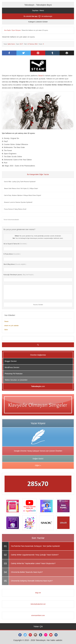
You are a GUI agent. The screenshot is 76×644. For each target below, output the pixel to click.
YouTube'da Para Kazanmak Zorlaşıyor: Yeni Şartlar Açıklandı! (35, 546)
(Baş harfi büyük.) (19, 274)
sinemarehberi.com (38, 615)
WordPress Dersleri (12, 367)
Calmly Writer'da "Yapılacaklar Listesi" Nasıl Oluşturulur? (33, 563)
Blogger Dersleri (11, 361)
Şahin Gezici (11, 44)
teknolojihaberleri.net (38, 604)
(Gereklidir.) (15, 243)
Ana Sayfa (7, 30)
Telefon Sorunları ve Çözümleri (16, 380)
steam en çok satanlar (11, 325)
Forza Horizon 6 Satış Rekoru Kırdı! (15, 209)
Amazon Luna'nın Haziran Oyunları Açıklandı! (18, 202)
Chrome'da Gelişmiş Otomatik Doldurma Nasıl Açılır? (32, 581)
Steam (40, 76)
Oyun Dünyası (16, 30)
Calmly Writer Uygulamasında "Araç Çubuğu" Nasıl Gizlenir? (35, 555)
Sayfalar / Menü (38, 10)
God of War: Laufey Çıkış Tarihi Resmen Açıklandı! (20, 181)
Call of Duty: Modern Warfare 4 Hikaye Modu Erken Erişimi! (22, 195)
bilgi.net (38, 593)
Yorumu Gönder (38, 304)
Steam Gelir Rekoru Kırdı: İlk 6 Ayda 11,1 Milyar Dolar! (21, 188)
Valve (6, 329)
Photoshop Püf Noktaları (14, 374)
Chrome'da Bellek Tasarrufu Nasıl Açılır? (27, 572)
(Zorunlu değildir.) (15, 264)
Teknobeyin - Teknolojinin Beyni (38, 5)
